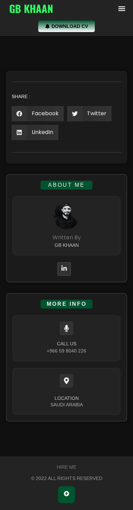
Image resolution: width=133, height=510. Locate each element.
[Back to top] (66, 494)
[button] (121, 8)
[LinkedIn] (64, 269)
